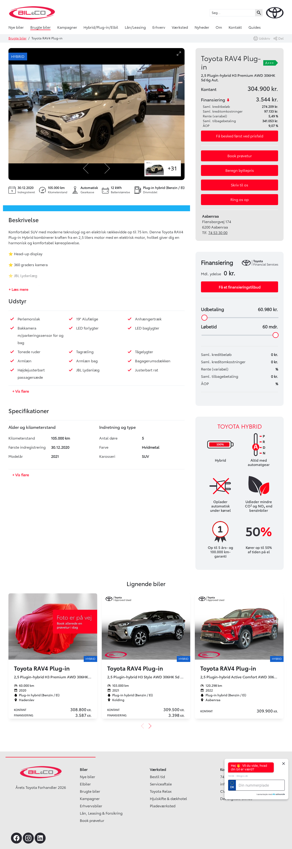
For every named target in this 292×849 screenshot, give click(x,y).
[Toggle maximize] (179, 53)
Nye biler (16, 27)
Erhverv (158, 27)
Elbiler (85, 784)
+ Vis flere (20, 391)
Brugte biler (40, 27)
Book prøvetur (239, 156)
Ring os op (239, 199)
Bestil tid (157, 776)
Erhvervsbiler (91, 806)
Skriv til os (239, 185)
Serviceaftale (161, 784)
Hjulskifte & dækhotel (168, 798)
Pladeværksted (162, 806)
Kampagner (67, 27)
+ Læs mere (18, 289)
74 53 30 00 (217, 232)
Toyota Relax (161, 791)
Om (219, 27)
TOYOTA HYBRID (239, 426)
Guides (254, 27)
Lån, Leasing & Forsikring (101, 813)
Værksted (180, 27)
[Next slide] (106, 168)
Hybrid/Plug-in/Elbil (100, 27)
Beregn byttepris (239, 170)
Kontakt (235, 27)
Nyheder (202, 27)
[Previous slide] (86, 168)
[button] (239, 136)
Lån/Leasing (135, 27)
